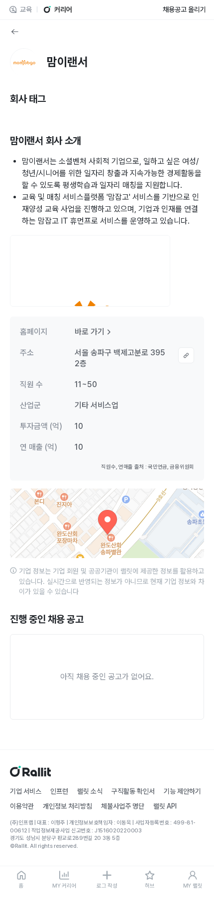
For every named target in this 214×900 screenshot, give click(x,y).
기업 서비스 (25, 791)
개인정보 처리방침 (67, 806)
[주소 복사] (186, 355)
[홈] (30, 774)
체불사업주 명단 (122, 806)
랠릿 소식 (90, 791)
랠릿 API (165, 806)
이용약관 (22, 806)
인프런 (59, 791)
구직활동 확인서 (133, 791)
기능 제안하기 (182, 791)
